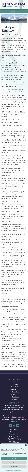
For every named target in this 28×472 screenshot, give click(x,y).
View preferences (14, 466)
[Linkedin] (17, 425)
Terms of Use (14, 432)
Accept (14, 458)
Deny (14, 462)
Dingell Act (12, 274)
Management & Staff (15, 389)
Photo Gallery (15, 397)
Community (15, 394)
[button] (26, 445)
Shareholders (15, 392)
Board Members (15, 387)
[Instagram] (14, 425)
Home (15, 382)
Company (15, 384)
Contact (15, 399)
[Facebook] (10, 425)
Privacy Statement (9, 470)
